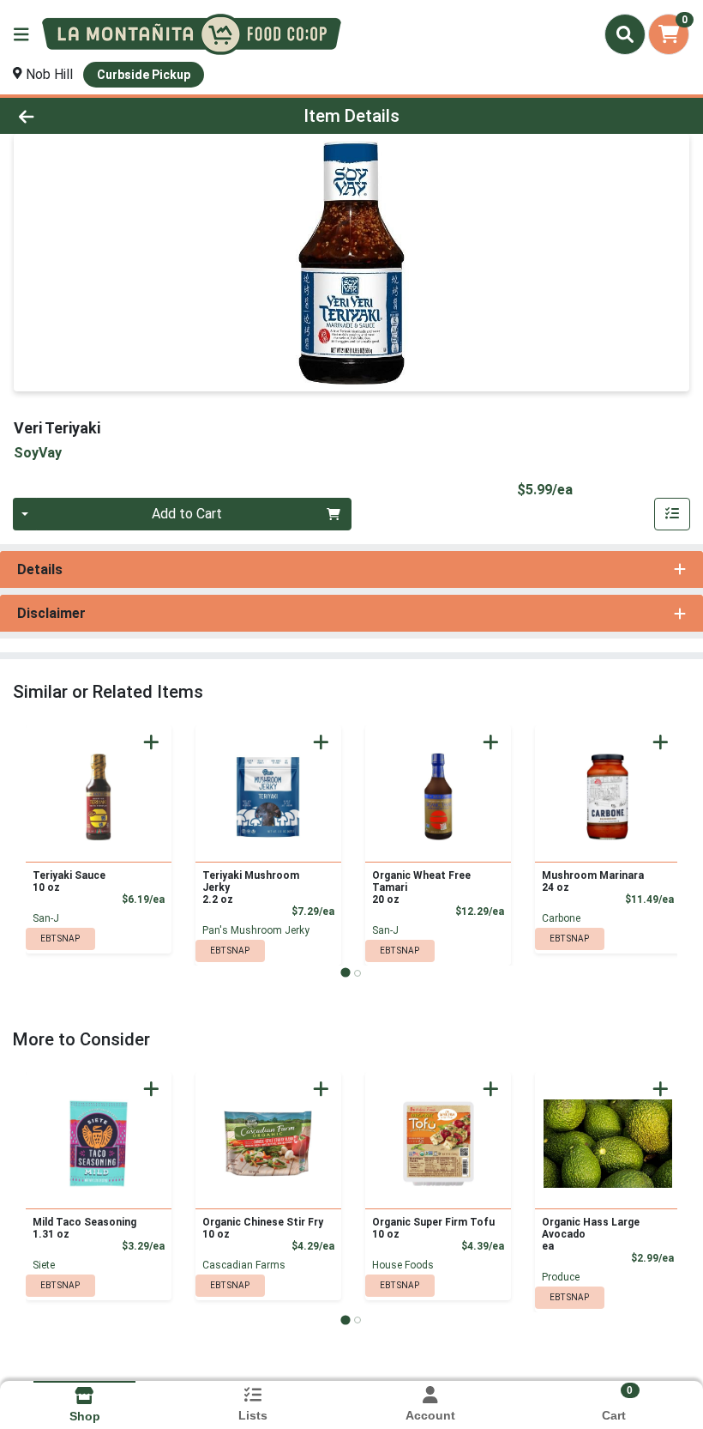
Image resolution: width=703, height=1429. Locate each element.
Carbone (561, 918)
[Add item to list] (672, 514)
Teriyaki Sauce (69, 881)
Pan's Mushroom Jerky (255, 930)
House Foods (403, 1265)
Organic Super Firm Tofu (433, 1228)
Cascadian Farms (243, 1265)
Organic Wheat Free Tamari (421, 887)
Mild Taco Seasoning (84, 1228)
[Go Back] (98, 116)
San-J (46, 918)
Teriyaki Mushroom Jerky (250, 887)
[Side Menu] (21, 34)
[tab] (345, 973)
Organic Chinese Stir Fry (262, 1228)
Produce (561, 1277)
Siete (44, 1265)
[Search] (625, 34)
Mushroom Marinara (593, 881)
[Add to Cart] (151, 742)
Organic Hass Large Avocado (591, 1234)
